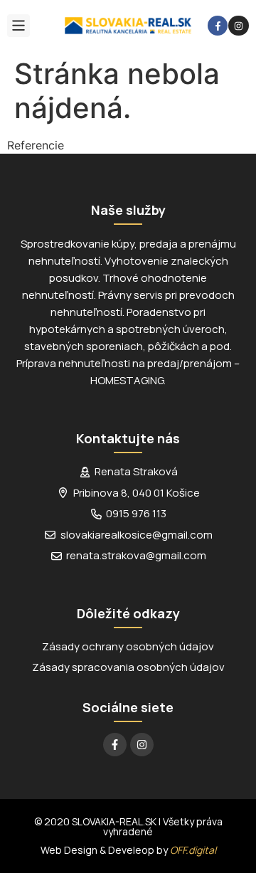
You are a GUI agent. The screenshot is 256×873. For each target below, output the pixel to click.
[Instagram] (238, 26)
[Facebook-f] (218, 26)
